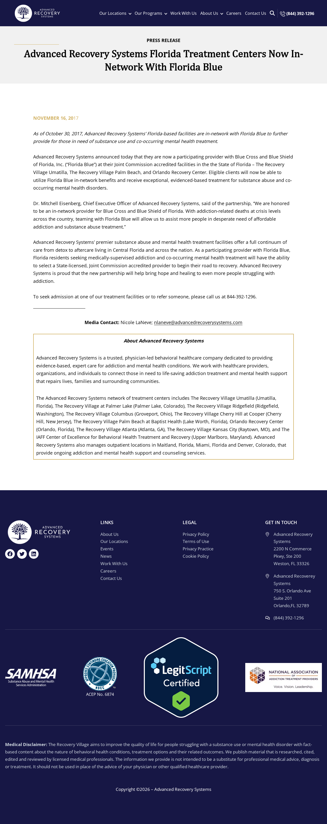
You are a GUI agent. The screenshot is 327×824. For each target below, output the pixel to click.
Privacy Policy (196, 534)
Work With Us (183, 13)
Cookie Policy (196, 556)
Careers (233, 13)
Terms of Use (196, 541)
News (106, 556)
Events (106, 549)
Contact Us (255, 13)
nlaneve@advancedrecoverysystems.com (198, 322)
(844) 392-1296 (299, 13)
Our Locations (114, 541)
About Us (109, 534)
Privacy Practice (198, 549)
